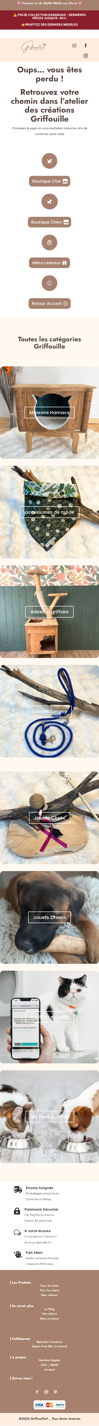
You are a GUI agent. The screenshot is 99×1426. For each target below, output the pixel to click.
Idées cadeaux (46, 262)
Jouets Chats (49, 818)
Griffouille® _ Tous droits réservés (55, 1418)
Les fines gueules (49, 1116)
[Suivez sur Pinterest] (55, 1393)
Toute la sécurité (49, 1017)
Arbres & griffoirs (49, 612)
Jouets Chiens (49, 917)
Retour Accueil (46, 303)
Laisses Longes (49, 711)
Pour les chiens (49, 1290)
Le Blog (49, 1309)
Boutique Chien (46, 222)
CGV (44, 1365)
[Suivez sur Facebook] (86, 45)
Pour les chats (49, 1286)
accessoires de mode (49, 512)
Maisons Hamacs (49, 412)
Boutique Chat (46, 181)
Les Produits (21, 1282)
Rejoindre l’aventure (49, 1342)
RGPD (54, 1365)
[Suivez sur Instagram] (86, 56)
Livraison (49, 1370)
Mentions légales (49, 1360)
